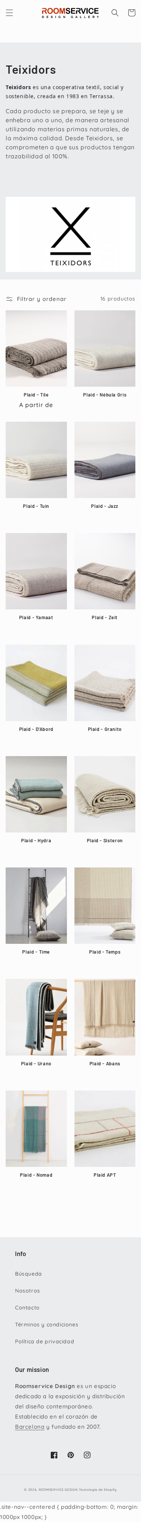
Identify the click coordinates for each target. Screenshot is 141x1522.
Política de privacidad (44, 1341)
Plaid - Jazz (104, 506)
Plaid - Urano (36, 1063)
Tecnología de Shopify (98, 1490)
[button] (9, 13)
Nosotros (27, 1290)
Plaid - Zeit (105, 617)
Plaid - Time (36, 952)
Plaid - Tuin (36, 506)
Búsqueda (28, 1273)
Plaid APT (105, 1175)
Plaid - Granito (105, 729)
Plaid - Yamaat (36, 617)
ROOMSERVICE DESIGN (58, 1490)
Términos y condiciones (46, 1324)
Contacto (27, 1307)
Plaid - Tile (36, 395)
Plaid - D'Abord (36, 729)
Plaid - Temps (104, 952)
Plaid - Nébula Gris (104, 395)
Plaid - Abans (104, 1063)
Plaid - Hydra (36, 840)
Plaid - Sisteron (105, 840)
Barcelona (29, 1426)
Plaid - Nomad (36, 1175)
